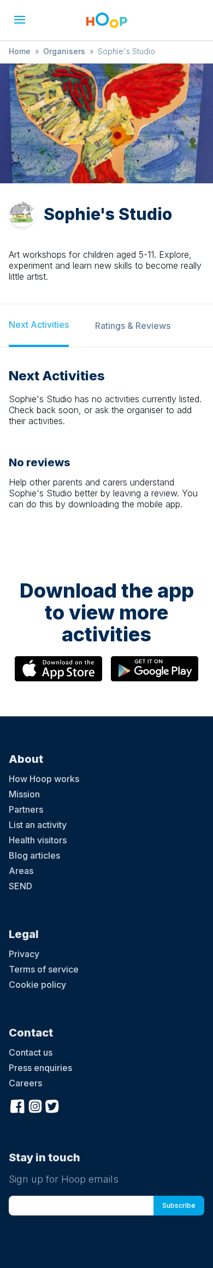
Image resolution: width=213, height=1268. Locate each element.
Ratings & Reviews (132, 325)
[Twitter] (52, 1105)
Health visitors (38, 840)
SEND (20, 886)
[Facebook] (17, 1105)
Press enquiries (40, 1067)
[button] (20, 20)
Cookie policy (37, 984)
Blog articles (34, 855)
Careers (25, 1083)
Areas (21, 870)
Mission (24, 794)
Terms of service (44, 969)
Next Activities (39, 324)
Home (20, 51)
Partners (26, 809)
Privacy (24, 953)
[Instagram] (35, 1105)
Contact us (30, 1052)
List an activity (38, 824)
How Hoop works (44, 778)
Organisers (64, 51)
